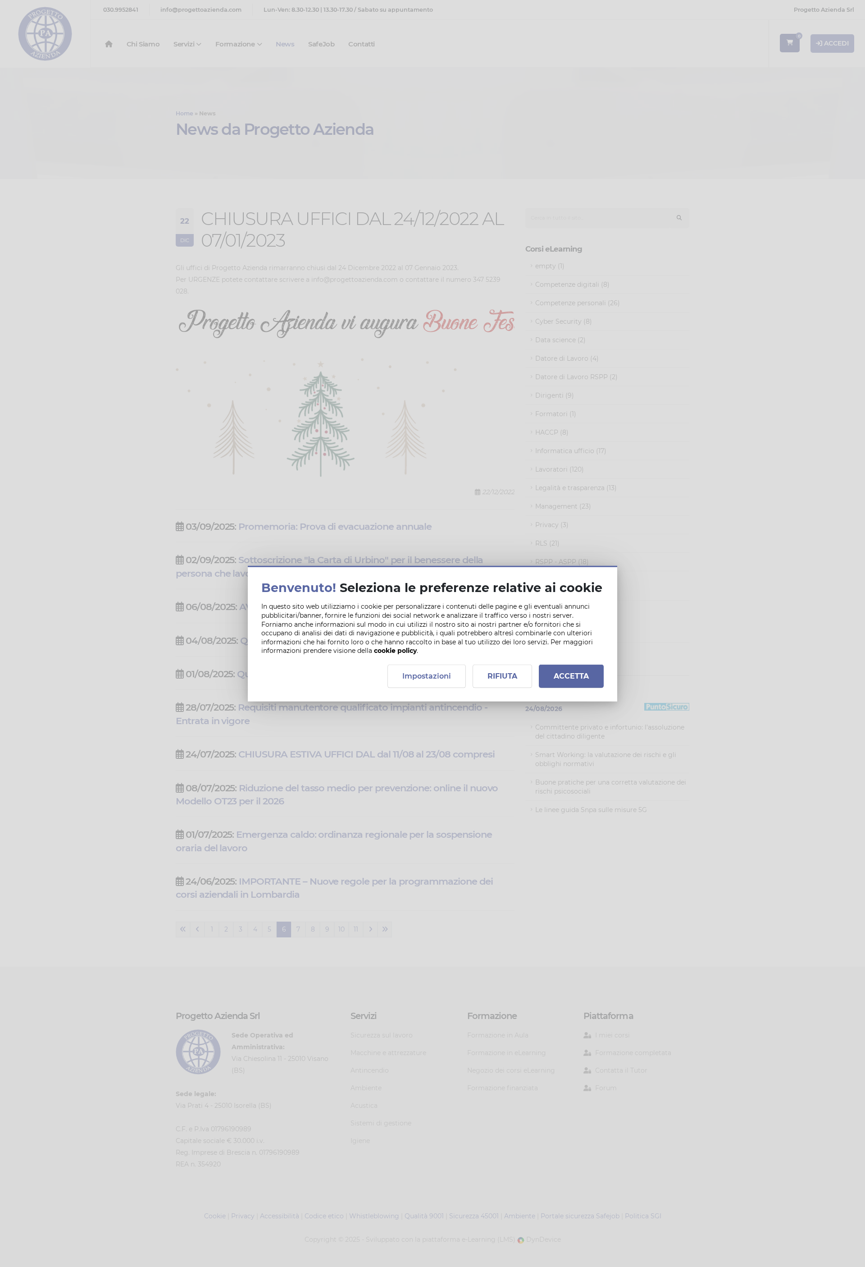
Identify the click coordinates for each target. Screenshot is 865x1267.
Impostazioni (426, 675)
